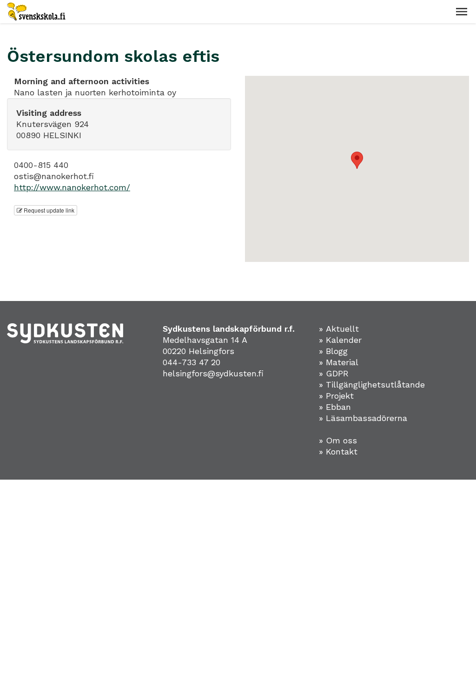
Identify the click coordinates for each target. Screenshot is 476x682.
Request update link (48, 210)
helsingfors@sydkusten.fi (213, 373)
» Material (338, 362)
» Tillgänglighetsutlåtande (372, 384)
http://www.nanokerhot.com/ (72, 187)
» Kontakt (338, 451)
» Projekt (336, 396)
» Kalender (340, 340)
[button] (461, 11)
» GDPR (334, 373)
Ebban (338, 407)
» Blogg (333, 351)
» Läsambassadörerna (363, 418)
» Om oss (338, 440)
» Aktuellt (339, 329)
